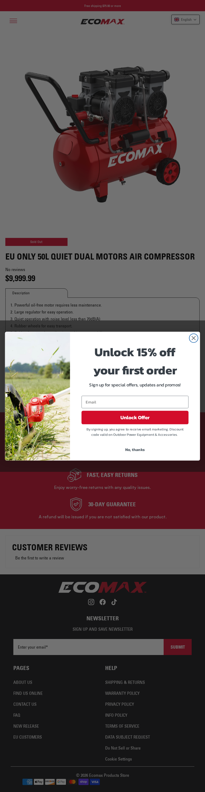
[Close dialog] (193, 338)
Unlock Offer (135, 417)
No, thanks (135, 449)
